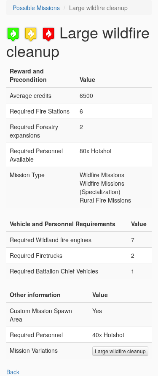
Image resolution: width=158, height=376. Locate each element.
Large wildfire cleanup (120, 350)
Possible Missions (36, 7)
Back (12, 372)
